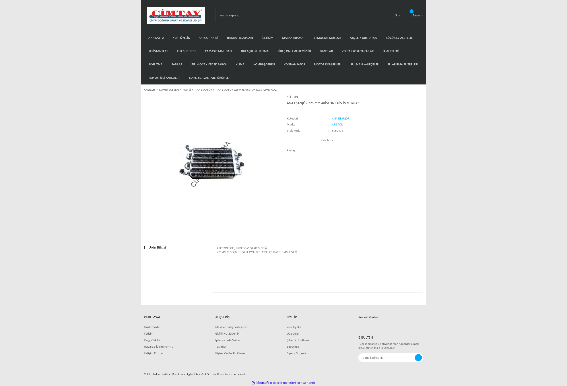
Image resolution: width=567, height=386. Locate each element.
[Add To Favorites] (288, 140)
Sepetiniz (293, 347)
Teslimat (220, 347)
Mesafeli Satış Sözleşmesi (231, 327)
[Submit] (418, 357)
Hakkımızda (151, 327)
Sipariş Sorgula (296, 353)
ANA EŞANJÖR (340, 118)
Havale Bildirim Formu (158, 347)
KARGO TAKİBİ (208, 38)
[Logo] (176, 15)
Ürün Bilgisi (157, 247)
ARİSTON (292, 97)
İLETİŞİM (267, 38)
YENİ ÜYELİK (181, 38)
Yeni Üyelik (294, 327)
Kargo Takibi (152, 340)
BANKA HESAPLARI (240, 38)
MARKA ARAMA (292, 38)
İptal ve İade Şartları (228, 340)
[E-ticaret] (283, 383)
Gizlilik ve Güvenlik (227, 333)
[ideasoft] (260, 383)
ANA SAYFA (156, 38)
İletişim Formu (153, 353)
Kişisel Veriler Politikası (230, 353)
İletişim (148, 333)
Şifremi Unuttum (298, 340)
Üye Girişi (293, 333)
